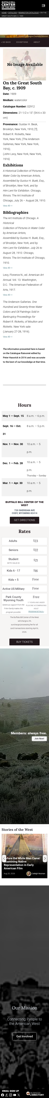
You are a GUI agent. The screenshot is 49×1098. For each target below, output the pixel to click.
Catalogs (12, 13)
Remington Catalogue (29, 13)
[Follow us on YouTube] (14, 1094)
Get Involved (24, 1036)
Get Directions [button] (24, 520)
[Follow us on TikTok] (6, 1094)
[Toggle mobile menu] (43, 5)
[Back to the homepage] (8, 5)
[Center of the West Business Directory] (35, 1093)
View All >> (8, 206)
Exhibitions (22, 42)
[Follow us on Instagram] (10, 1094)
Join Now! (39, 738)
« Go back (6, 42)
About (37, 42)
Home (4, 13)
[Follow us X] (18, 1094)
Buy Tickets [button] (24, 641)
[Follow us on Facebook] (2, 1094)
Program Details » (36, 612)
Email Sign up (10, 1091)
